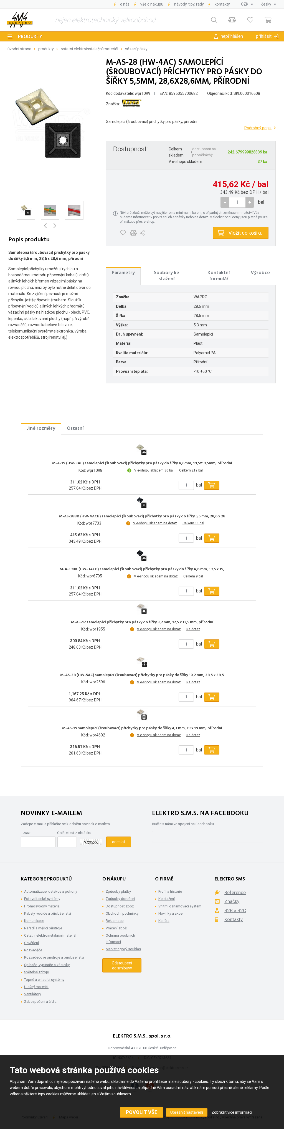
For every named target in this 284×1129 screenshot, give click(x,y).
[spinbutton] (237, 202)
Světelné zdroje (36, 972)
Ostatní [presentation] (75, 429)
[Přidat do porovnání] (133, 233)
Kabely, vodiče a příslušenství (47, 913)
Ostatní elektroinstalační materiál (89, 49)
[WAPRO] (131, 104)
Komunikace (34, 921)
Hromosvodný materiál (42, 906)
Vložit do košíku (246, 233)
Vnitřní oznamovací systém (179, 906)
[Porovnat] (232, 20)
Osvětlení (31, 943)
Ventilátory (32, 994)
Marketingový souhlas (123, 949)
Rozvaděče (33, 950)
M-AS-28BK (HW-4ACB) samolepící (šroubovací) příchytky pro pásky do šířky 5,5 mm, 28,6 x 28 (142, 516)
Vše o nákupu (151, 4)
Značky (231, 901)
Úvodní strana (19, 49)
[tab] (123, 276)
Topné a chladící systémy (44, 979)
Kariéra (163, 921)
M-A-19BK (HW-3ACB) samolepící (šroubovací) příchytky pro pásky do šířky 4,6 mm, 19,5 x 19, (142, 569)
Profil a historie (170, 891)
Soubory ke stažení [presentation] (166, 276)
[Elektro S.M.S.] (19, 20)
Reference (235, 892)
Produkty (30, 37)
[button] (249, 202)
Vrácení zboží (116, 928)
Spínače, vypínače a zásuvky (47, 965)
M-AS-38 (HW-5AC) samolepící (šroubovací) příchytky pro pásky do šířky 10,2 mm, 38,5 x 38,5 (142, 675)
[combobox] (247, 4)
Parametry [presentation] (123, 273)
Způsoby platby (118, 891)
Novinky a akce (170, 913)
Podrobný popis (258, 128)
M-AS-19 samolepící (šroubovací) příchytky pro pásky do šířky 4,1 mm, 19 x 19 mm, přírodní (142, 728)
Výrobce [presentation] (260, 273)
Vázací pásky (136, 49)
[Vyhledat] (214, 20)
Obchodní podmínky (122, 913)
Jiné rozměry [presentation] (41, 429)
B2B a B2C (235, 910)
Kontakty (222, 4)
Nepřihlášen (232, 36)
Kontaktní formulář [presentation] (218, 276)
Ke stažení (166, 899)
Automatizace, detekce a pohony (50, 891)
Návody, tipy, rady (189, 4)
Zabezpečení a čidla (40, 1001)
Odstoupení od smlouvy (122, 965)
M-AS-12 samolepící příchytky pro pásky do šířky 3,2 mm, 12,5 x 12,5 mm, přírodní (142, 622)
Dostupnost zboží (120, 906)
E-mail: (26, 833)
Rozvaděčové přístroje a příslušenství (54, 957)
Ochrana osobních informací (120, 938)
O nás (125, 4)
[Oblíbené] (250, 20)
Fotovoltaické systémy (42, 899)
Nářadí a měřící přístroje (43, 928)
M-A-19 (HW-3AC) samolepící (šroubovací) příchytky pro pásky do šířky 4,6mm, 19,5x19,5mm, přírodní (142, 463)
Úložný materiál (36, 987)
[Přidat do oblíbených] (123, 233)
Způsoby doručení (120, 899)
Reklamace (114, 921)
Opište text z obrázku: (74, 833)
